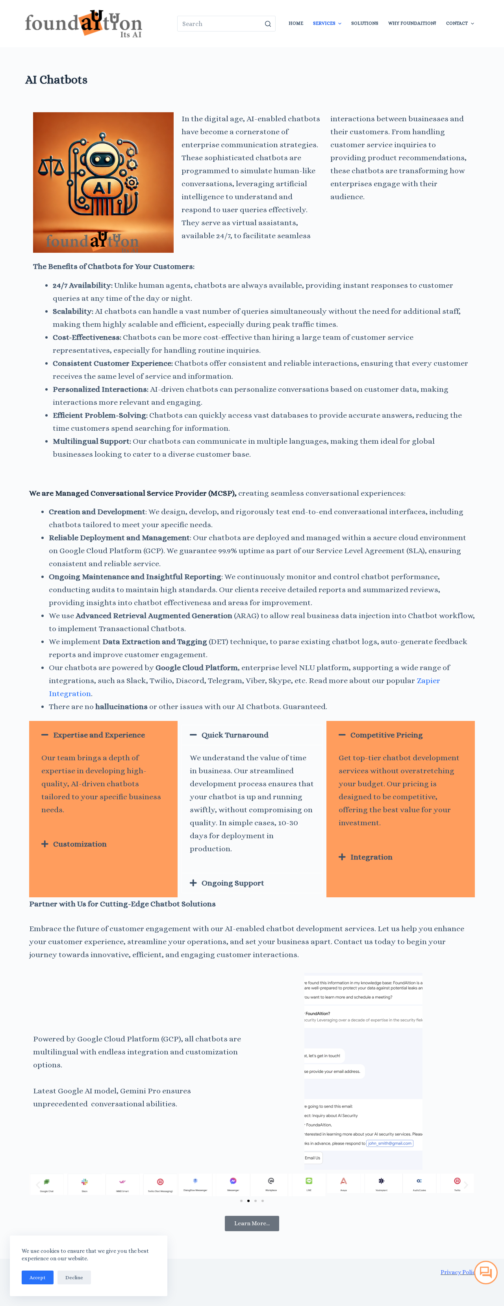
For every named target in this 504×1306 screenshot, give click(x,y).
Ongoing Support (233, 882)
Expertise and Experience (99, 734)
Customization (80, 843)
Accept (38, 1277)
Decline (74, 1277)
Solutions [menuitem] (364, 23)
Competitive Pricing (386, 734)
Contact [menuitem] (457, 23)
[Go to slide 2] (248, 1201)
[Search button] (268, 23)
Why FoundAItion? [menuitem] (412, 23)
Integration (371, 856)
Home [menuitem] (296, 23)
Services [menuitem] (324, 23)
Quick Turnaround (235, 734)
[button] (103, 735)
